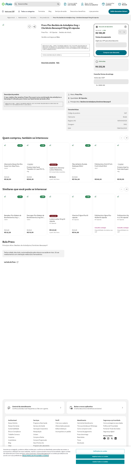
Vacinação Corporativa (40, 429)
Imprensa (11, 437)
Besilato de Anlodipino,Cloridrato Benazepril (95, 102)
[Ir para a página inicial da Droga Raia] (7, 4)
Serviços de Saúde (39, 426)
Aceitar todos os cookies (100, 462)
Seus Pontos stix (38, 443)
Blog (9, 443)
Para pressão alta (44, 17)
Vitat (9, 446)
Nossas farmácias (13, 426)
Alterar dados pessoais (62, 426)
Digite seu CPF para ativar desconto (107, 41)
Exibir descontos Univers (119, 11)
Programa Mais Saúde (40, 423)
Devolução (80, 443)
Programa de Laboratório (41, 446)
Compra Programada (40, 440)
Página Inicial (11, 17)
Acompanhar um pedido (63, 431)
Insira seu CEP (99, 78)
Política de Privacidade (110, 426)
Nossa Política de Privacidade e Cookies (36, 455)
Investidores (12, 440)
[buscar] (58, 4)
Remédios (33, 17)
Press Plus (78, 94)
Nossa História (12, 423)
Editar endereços (60, 429)
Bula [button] (57, 63)
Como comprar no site (84, 429)
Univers (35, 434)
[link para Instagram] (108, 438)
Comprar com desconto (111, 52)
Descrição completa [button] (48, 63)
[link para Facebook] (104, 438)
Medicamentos (22, 17)
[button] (19, 41)
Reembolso (80, 437)
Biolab (125, 117)
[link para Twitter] (112, 438)
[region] (65, 456)
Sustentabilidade (13, 429)
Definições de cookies (100, 451)
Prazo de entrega (82, 434)
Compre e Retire (38, 437)
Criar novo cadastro (61, 423)
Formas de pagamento (84, 431)
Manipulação (37, 431)
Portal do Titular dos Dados (111, 429)
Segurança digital (108, 431)
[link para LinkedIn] (115, 438)
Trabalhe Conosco (14, 434)
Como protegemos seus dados (113, 423)
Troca (79, 440)
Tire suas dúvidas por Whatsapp (87, 426)
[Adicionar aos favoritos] (29, 27)
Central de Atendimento (85, 423)
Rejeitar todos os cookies (100, 456)
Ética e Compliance (14, 431)
